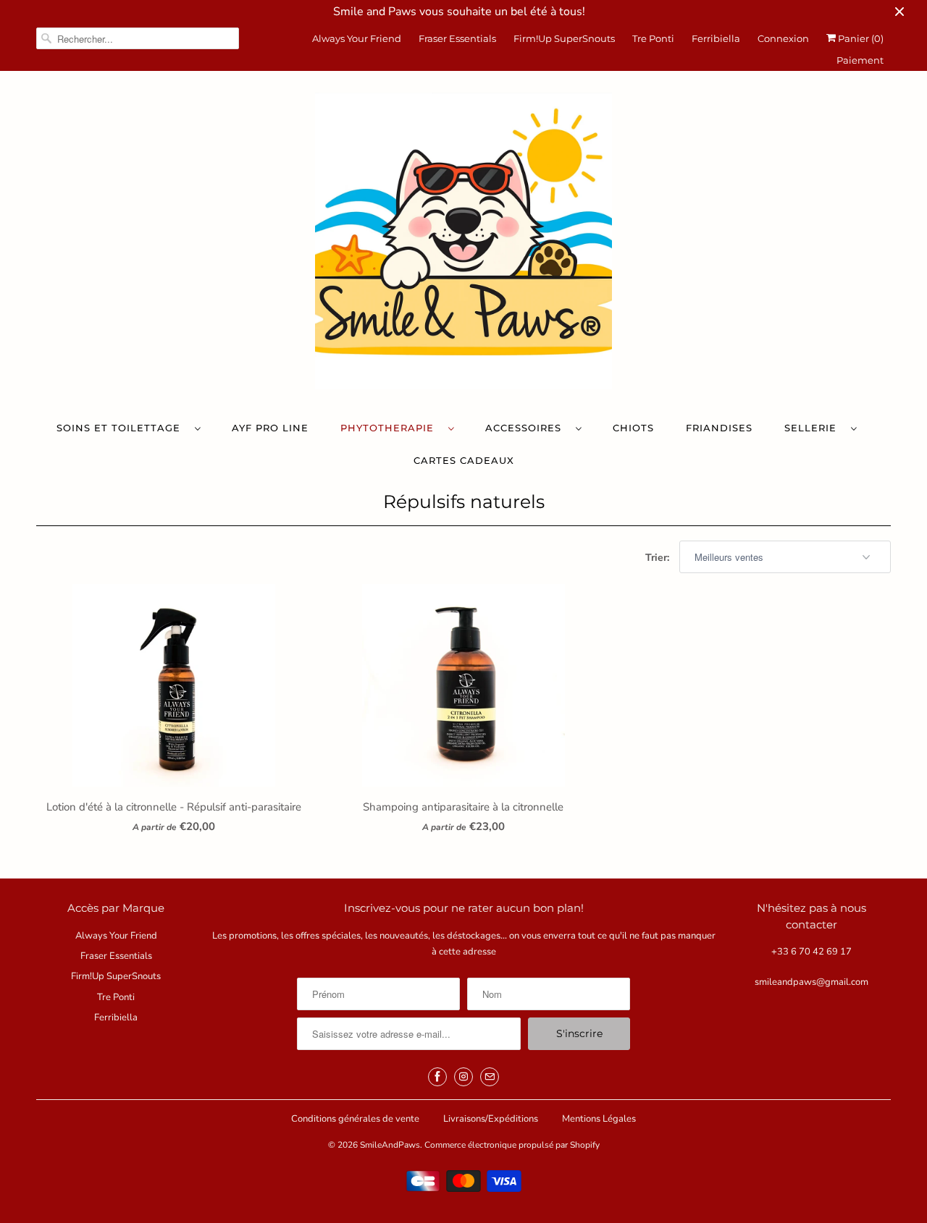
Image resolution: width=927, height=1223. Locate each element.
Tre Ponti (653, 38)
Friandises (719, 427)
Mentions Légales (599, 1118)
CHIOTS (633, 427)
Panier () (860, 38)
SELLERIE (814, 427)
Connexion (783, 38)
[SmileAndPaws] (463, 245)
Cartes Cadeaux (464, 460)
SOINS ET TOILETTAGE (122, 427)
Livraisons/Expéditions (490, 1118)
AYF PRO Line (270, 427)
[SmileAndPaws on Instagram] (463, 1076)
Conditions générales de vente (355, 1118)
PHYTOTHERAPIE (390, 427)
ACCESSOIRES (527, 427)
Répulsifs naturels (464, 501)
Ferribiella (716, 38)
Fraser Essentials (457, 38)
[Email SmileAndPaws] (489, 1076)
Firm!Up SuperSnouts (564, 38)
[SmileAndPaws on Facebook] (437, 1076)
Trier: (658, 557)
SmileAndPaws (390, 1145)
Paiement (860, 60)
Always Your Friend (356, 38)
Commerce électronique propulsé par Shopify (512, 1145)
